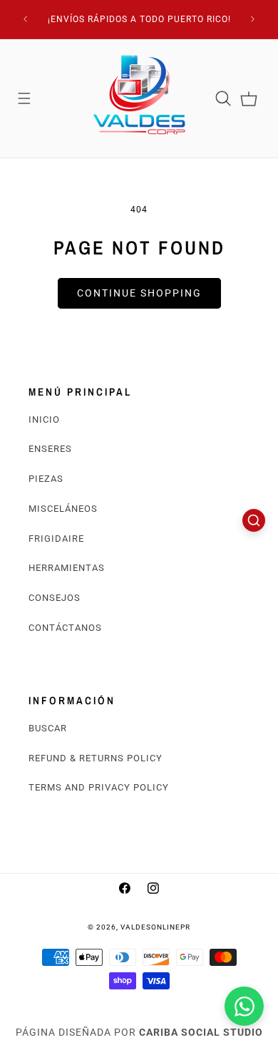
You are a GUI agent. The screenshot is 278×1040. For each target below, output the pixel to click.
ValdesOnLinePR (155, 927)
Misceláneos (63, 508)
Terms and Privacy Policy (99, 787)
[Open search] (253, 520)
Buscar (48, 728)
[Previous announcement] (25, 19)
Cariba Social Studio (201, 1032)
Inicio (44, 419)
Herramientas (67, 567)
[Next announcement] (253, 19)
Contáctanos (65, 627)
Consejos (55, 597)
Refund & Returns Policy (96, 758)
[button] (24, 98)
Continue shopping (139, 293)
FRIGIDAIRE (56, 538)
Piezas (46, 478)
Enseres (50, 448)
